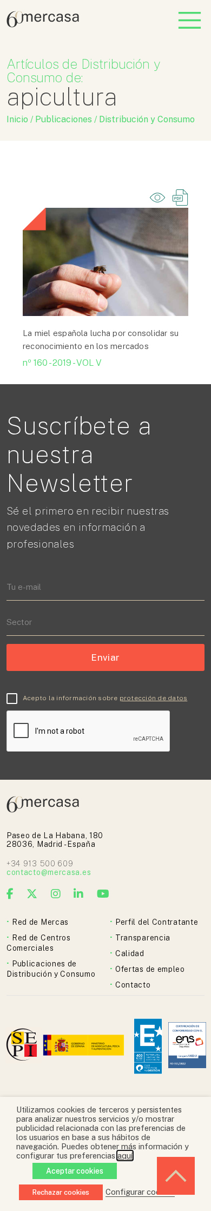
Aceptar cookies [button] (74, 1171)
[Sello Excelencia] (148, 1046)
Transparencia (142, 937)
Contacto (133, 984)
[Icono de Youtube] (103, 893)
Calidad (129, 953)
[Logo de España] (85, 1046)
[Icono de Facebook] (10, 893)
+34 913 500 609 (40, 863)
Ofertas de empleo (150, 969)
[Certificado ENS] (187, 1046)
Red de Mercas (40, 922)
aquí (125, 1155)
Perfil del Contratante (156, 922)
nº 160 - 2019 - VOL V (62, 363)
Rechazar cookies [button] (60, 1192)
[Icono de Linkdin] (79, 893)
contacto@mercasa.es (48, 872)
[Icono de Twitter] (32, 893)
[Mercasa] (42, 24)
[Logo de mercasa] (23, 1046)
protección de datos (154, 698)
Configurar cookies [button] (140, 1191)
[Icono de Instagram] (56, 893)
